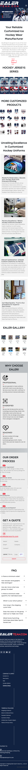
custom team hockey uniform (3, 342)
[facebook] (4, 652)
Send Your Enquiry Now (14, 61)
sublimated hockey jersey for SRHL (17, 354)
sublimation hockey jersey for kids (3, 354)
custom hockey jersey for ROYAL (10, 342)
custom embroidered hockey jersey (24, 342)
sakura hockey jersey (24, 354)
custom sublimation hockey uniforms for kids (17, 342)
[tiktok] (9, 652)
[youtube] (7, 652)
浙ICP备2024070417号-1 (22, 767)
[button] (2, 14)
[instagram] (1, 652)
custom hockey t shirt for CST (10, 354)
